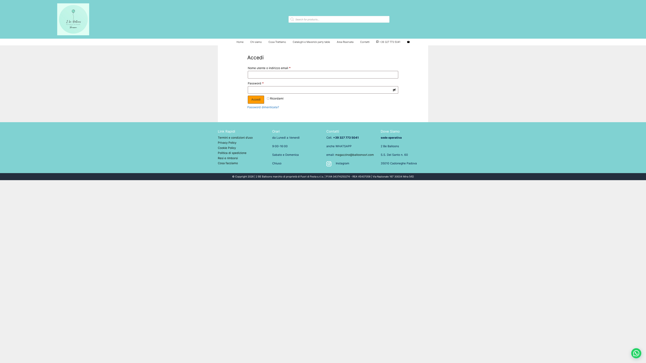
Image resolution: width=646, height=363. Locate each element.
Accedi (256, 99)
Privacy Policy (227, 142)
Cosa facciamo (228, 163)
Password (256, 83)
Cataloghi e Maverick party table (311, 42)
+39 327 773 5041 (389, 42)
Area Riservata (345, 42)
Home (240, 42)
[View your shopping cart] (408, 42)
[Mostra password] (394, 90)
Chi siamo (256, 42)
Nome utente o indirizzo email (269, 68)
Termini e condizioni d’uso (235, 137)
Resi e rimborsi (228, 158)
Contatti (364, 42)
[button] (636, 353)
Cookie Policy (227, 148)
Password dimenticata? (263, 107)
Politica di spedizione (232, 153)
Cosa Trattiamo (277, 42)
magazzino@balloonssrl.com (354, 154)
